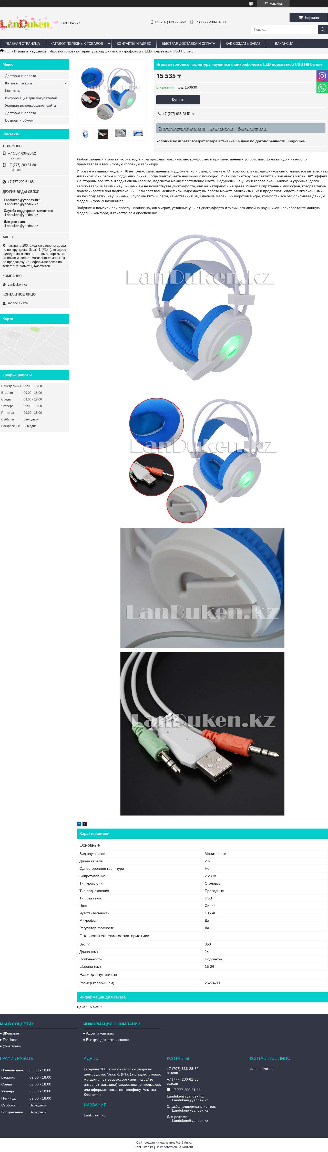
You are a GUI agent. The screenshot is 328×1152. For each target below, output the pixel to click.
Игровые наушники (30, 51)
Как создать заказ (243, 44)
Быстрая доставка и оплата (107, 1040)
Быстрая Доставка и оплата (188, 44)
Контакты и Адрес (134, 44)
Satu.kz (186, 1142)
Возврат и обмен (19, 120)
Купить (178, 99)
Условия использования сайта (30, 105)
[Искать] (323, 29)
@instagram (12, 1046)
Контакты (12, 91)
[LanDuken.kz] (29, 29)
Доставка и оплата (20, 76)
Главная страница (22, 44)
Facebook (10, 1040)
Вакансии (284, 44)
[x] (85, 825)
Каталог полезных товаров (76, 44)
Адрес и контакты (100, 1033)
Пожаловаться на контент (174, 1147)
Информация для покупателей (31, 98)
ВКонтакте (11, 1033)
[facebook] (79, 825)
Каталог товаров (19, 83)
